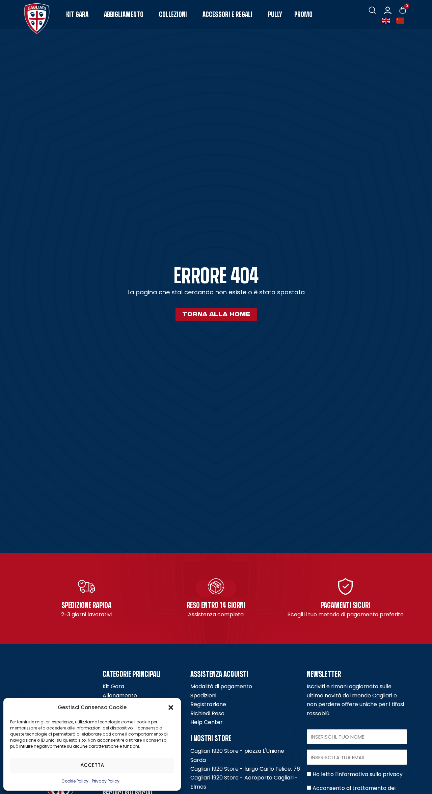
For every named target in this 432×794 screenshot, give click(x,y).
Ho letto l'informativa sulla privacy (358, 774)
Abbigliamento (123, 14)
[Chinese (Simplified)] (402, 20)
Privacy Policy (105, 781)
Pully (275, 14)
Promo (303, 14)
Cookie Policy (74, 781)
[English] (387, 20)
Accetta (92, 765)
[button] (170, 707)
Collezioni (173, 14)
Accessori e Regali (227, 14)
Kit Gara (77, 14)
